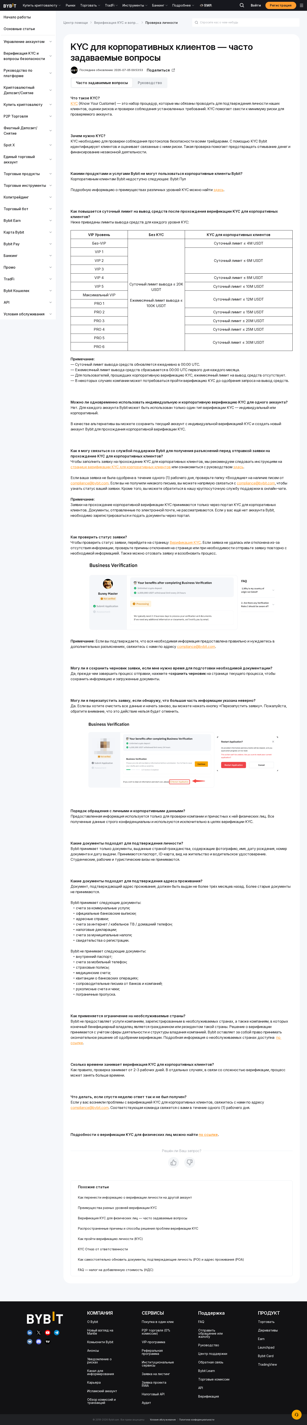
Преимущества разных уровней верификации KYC (117, 1208)
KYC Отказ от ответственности (103, 1249)
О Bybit (92, 1322)
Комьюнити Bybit (100, 1342)
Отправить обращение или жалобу (210, 1333)
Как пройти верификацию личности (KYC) (110, 1239)
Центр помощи (75, 23)
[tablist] (182, 82)
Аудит (146, 1403)
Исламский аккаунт (102, 1391)
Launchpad (266, 1347)
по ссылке (208, 1134)
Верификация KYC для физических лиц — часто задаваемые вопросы (132, 1218)
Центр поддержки (212, 1354)
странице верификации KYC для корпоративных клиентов (121, 467)
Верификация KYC (185, 542)
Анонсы (93, 1350)
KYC (74, 103)
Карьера (94, 1382)
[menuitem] (28, 17)
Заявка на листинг (156, 1374)
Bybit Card (266, 1356)
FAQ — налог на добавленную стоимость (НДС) (116, 1270)
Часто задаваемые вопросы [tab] (102, 82)
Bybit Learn (206, 1371)
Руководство (208, 1345)
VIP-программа (153, 1342)
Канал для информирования (100, 1372)
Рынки (70, 5)
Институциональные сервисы (158, 1363)
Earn (261, 1339)
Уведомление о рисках (99, 1360)
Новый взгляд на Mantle (100, 1331)
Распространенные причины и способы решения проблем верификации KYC (138, 1228)
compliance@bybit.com (90, 483)
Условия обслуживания (163, 1419)
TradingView (267, 1364)
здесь (219, 189)
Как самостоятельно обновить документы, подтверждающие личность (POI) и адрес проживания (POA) (161, 1259)
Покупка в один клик (158, 1322)
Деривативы (268, 1330)
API (200, 1388)
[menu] (28, 165)
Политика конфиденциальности (196, 1419)
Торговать (266, 1322)
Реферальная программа (152, 1352)
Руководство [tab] (150, 82)
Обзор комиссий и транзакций (101, 1401)
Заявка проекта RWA (154, 1383)
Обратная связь (210, 1362)
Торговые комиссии (213, 1379)
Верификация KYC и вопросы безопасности (130, 23)
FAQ (201, 1322)
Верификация (208, 1396)
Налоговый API (153, 1394)
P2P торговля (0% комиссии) (156, 1331)
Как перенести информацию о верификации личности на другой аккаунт (135, 1197)
